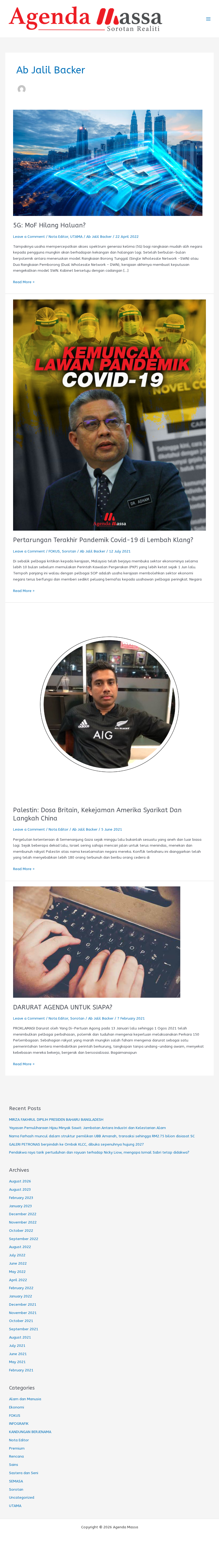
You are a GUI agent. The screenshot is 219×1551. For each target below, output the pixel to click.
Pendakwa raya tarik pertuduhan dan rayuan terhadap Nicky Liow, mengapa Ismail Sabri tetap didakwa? (99, 1152)
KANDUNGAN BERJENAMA (30, 1432)
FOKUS (54, 551)
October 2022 (21, 1230)
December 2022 (22, 1214)
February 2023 (21, 1197)
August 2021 (20, 1337)
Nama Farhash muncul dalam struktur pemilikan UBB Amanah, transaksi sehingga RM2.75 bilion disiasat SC (102, 1136)
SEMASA (16, 1481)
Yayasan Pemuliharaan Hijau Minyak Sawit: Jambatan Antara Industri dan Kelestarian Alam (87, 1128)
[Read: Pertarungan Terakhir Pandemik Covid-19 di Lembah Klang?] (109, 414)
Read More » (23, 281)
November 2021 (23, 1313)
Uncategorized (21, 1497)
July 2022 (17, 1255)
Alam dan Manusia (25, 1399)
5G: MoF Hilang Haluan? (49, 225)
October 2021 (21, 1321)
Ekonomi (16, 1407)
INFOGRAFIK (19, 1423)
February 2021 (21, 1370)
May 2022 (17, 1271)
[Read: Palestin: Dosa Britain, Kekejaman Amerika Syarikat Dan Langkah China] (109, 704)
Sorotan (69, 551)
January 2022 (20, 1296)
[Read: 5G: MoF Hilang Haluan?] (107, 162)
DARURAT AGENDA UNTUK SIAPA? (62, 1007)
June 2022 (18, 1263)
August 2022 (20, 1247)
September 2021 (23, 1329)
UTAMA (76, 236)
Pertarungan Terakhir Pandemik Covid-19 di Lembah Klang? (103, 540)
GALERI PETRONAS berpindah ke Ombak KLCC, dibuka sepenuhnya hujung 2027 (76, 1144)
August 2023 (20, 1189)
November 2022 (23, 1222)
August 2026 (20, 1181)
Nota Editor (58, 236)
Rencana (16, 1456)
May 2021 (17, 1362)
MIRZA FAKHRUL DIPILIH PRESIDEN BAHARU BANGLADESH (56, 1119)
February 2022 (21, 1288)
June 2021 (18, 1354)
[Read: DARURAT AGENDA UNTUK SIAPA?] (96, 942)
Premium (17, 1448)
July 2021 (17, 1345)
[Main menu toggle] (208, 19)
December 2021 (22, 1304)
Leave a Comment (29, 236)
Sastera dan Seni (23, 1473)
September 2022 (23, 1239)
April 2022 (18, 1280)
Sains (13, 1464)
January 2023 (20, 1206)
